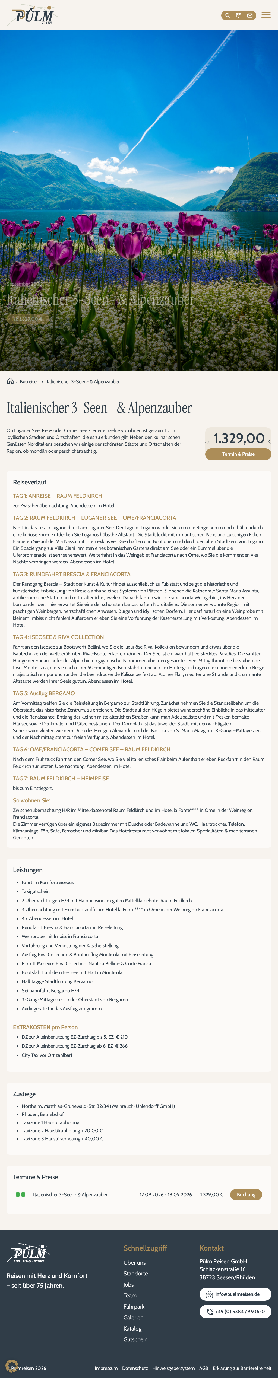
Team (130, 1295)
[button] (12, 1366)
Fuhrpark (134, 1306)
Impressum (106, 1368)
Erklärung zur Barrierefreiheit (242, 1368)
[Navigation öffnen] (266, 15)
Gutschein (136, 1339)
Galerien (134, 1317)
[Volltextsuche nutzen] (227, 15)
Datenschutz (135, 1368)
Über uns (135, 1262)
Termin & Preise (238, 454)
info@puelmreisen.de (238, 1294)
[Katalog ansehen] (238, 15)
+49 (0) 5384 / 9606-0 (240, 1312)
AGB (203, 1368)
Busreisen (29, 382)
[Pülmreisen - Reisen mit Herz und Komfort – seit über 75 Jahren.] (32, 15)
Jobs (129, 1284)
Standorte (136, 1273)
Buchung (246, 1195)
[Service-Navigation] (239, 15)
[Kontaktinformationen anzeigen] (250, 15)
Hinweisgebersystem (173, 1368)
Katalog (132, 1328)
